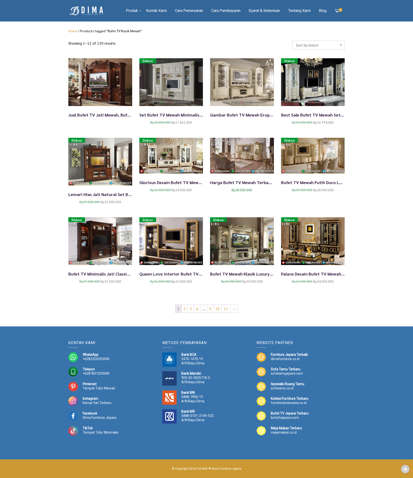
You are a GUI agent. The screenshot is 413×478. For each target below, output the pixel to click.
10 (217, 308)
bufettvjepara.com (285, 418)
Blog (322, 10)
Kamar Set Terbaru (97, 403)
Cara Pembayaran (225, 10)
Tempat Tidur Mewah (99, 388)
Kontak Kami (156, 10)
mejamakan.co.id (284, 432)
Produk (132, 10)
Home (72, 31)
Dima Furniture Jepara (99, 418)
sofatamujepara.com (287, 373)
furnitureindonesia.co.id (288, 403)
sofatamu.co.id (282, 388)
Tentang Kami (299, 10)
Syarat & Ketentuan (264, 10)
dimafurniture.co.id (285, 359)
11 (226, 308)
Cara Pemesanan (189, 10)
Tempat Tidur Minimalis (100, 432)
